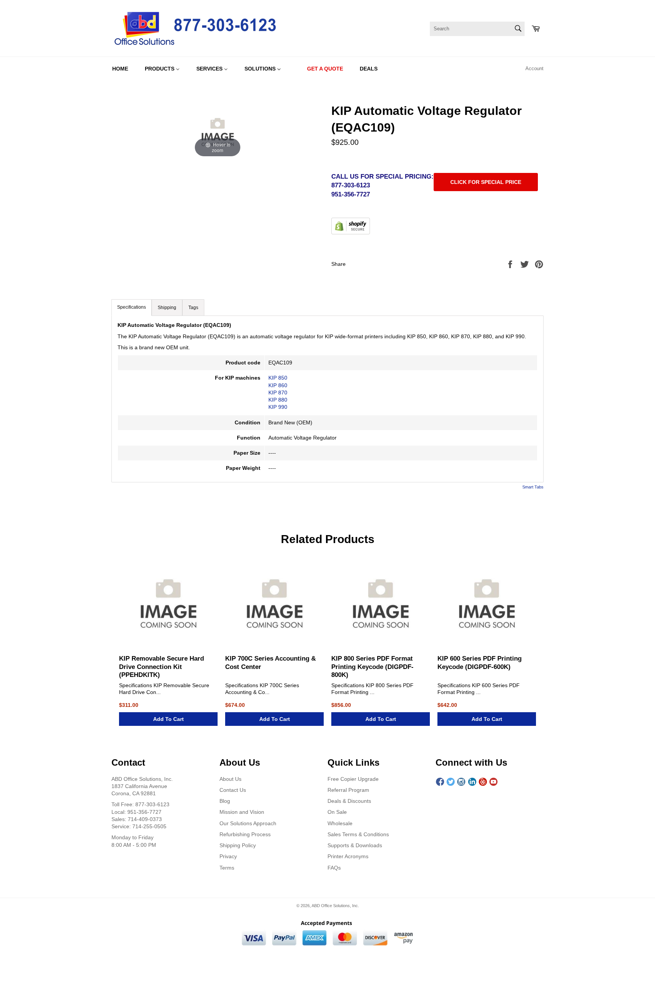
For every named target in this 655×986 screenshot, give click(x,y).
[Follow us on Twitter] (450, 782)
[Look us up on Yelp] (482, 782)
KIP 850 (277, 378)
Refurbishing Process (245, 834)
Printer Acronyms (348, 856)
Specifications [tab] (131, 307)
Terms (226, 868)
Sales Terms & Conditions (358, 834)
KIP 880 (277, 400)
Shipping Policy (237, 845)
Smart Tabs (533, 487)
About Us (230, 779)
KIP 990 (277, 407)
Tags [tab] (193, 307)
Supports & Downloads (355, 845)
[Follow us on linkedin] (472, 782)
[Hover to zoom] (217, 130)
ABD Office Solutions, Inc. (335, 905)
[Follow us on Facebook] (440, 782)
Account (534, 68)
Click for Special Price (485, 182)
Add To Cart (168, 719)
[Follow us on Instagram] (461, 782)
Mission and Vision (241, 812)
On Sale (337, 812)
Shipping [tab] (167, 307)
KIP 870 (277, 392)
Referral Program (348, 790)
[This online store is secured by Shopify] (350, 232)
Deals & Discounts (349, 801)
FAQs (334, 868)
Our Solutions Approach (247, 823)
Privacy (228, 856)
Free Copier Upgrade (353, 779)
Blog (224, 801)
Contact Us (232, 790)
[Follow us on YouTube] (493, 782)
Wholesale (340, 823)
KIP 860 (277, 385)
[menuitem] (120, 68)
